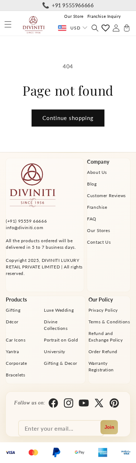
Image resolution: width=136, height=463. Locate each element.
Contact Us (99, 242)
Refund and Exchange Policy (105, 337)
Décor (12, 321)
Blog (91, 184)
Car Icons (15, 340)
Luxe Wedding (59, 310)
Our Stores (98, 230)
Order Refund (103, 351)
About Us (97, 172)
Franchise (97, 207)
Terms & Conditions (109, 321)
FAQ (91, 218)
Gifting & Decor (60, 363)
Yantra (12, 351)
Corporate (16, 363)
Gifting (13, 310)
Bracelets (15, 375)
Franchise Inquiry (104, 16)
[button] (8, 24)
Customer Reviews (106, 195)
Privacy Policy (103, 310)
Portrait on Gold (61, 340)
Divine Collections (56, 325)
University (54, 351)
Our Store (73, 16)
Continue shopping (68, 118)
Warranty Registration (101, 366)
